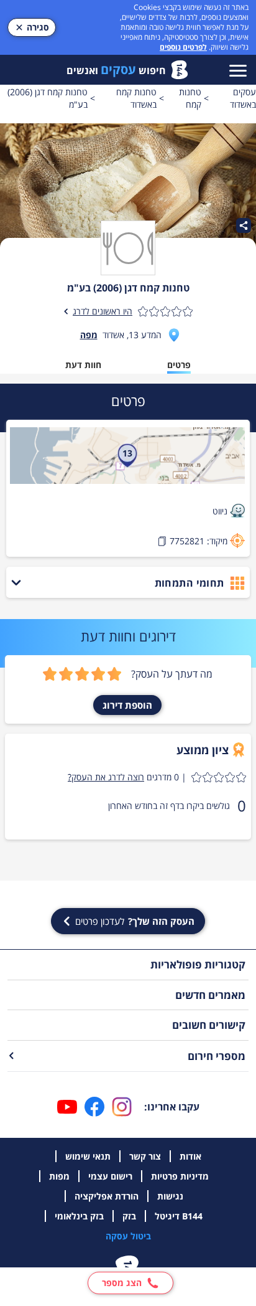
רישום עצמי (110, 1176)
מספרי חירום (216, 1056)
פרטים (179, 365)
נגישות (170, 1196)
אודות (190, 1156)
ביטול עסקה (128, 1236)
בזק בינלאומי (79, 1216)
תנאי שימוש (88, 1156)
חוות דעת (83, 365)
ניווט (220, 511)
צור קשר (145, 1156)
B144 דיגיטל (179, 1216)
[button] (157, 777)
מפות (59, 1176)
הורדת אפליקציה (107, 1196)
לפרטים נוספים (183, 47)
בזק (129, 1216)
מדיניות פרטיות (180, 1176)
